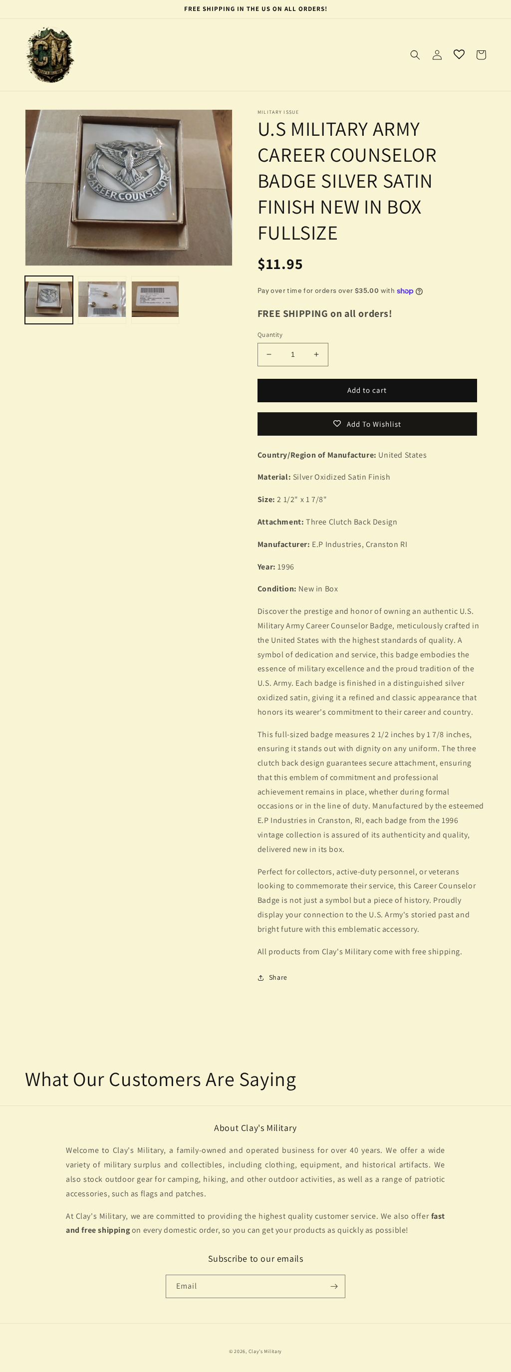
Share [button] (278, 977)
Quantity (269, 334)
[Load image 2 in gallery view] (102, 300)
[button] (415, 55)
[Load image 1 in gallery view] (49, 300)
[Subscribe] (334, 1286)
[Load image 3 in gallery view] (155, 300)
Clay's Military (265, 1351)
